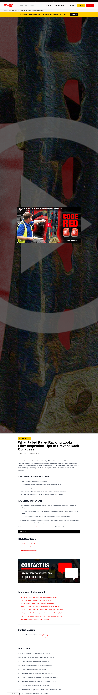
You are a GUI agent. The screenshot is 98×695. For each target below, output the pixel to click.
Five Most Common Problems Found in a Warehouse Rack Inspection (40, 606)
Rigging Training (43, 635)
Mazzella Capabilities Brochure (29, 550)
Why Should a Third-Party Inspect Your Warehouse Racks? (37, 603)
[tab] (49, 531)
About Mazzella (30, 1)
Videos (10, 10)
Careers (57, 1)
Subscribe (74, 14)
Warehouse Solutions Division (40, 638)
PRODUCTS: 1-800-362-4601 (69, 1)
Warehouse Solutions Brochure (29, 547)
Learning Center (60, 5)
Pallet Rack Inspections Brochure (30, 544)
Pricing (71, 5)
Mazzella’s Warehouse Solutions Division (34, 527)
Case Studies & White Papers (44, 1)
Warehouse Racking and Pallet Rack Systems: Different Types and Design (42, 609)
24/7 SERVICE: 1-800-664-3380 (85, 1)
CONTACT (89, 5)
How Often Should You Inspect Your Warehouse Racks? (37, 600)
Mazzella (6, 10)
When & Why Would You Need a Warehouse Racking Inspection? (39, 597)
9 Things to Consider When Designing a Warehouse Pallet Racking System (42, 613)
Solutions (48, 5)
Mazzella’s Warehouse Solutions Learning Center (35, 619)
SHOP (81, 5)
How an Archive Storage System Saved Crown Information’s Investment (41, 616)
